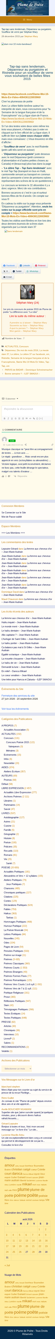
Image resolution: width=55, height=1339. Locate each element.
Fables (7, 909)
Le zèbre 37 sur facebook (32, 354)
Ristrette (6, 358)
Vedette (5, 1051)
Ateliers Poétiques (13, 880)
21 (33, 1246)
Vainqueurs (14, 746)
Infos (6, 759)
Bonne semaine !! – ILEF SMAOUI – (22, 373)
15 (40, 1240)
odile (10, 1190)
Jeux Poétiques (14, 884)
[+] (41, 418)
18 (14, 1246)
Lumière (12, 1185)
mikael (27, 1184)
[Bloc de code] (30, 418)
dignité (37, 1174)
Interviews (9, 1034)
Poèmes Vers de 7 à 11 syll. (18, 988)
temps (42, 1200)
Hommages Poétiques (15, 921)
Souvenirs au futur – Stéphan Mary (26, 325)
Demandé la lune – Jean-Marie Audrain (21, 667)
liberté (23, 1180)
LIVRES (6, 813)
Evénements (10, 754)
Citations (8, 896)
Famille (7, 830)
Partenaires (9, 805)
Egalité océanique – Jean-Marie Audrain (21, 654)
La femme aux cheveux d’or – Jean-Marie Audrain (26, 618)
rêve (11, 1200)
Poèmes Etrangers (13, 971)
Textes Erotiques (12, 1013)
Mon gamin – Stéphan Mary (23, 331)
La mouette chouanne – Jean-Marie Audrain (23, 658)
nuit (6, 1190)
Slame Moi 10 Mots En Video (30, 362)
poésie (43, 1195)
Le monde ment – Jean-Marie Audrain (20, 626)
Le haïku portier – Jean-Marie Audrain (20, 643)
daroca (17, 1173)
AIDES (5, 767)
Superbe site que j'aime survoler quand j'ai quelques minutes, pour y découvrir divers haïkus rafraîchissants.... (27, 1115)
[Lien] (34, 418)
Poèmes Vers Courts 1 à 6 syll (19, 984)
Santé (9, 863)
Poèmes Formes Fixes (15, 976)
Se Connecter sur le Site (14, 512)
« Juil (7, 1265)
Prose (7, 997)
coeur (34, 1169)
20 (27, 1246)
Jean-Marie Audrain (11, 556)
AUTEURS (7, 775)
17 (7, 1246)
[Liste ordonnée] (19, 418)
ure (7, 366)
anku (17, 1166)
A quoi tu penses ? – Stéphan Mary (27, 328)
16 (46, 1240)
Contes (7, 901)
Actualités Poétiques (14, 871)
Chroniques (9, 1030)
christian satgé (21, 1169)
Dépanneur (10, 350)
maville (19, 1185)
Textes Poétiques (12, 1017)
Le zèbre (14, 354)
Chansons (9, 888)
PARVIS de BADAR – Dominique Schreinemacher (29, 370)
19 (20, 1246)
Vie (5, 859)
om (47, 354)
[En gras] (4, 418)
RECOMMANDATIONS (14, 1047)
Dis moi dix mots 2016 (27, 350)
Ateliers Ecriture (12, 771)
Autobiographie (11, 817)
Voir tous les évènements (15, 708)
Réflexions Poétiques (14, 1001)
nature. (44, 1185)
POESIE (6, 867)
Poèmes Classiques (14, 963)
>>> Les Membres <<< (13, 532)
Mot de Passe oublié (12, 516)
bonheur (29, 1166)
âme (6, 1203)
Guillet (14, 1177)
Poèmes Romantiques (15, 980)
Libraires (8, 800)
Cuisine (7, 825)
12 (20, 1240)
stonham (35, 1200)
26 (20, 1252)
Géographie (9, 834)
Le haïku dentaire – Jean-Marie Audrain (21, 630)
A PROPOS (7, 725)
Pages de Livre (11, 946)
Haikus (7, 913)
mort (34, 1185)
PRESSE (6, 1022)
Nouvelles (9, 938)
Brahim (8, 1170)
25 (14, 1252)
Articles (7, 1026)
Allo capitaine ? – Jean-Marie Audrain (20, 634)
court (8, 1173)
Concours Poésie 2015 (17, 742)
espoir (8, 1177)
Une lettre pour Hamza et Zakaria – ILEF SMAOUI (27, 679)
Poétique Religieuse (14, 992)
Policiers (8, 846)
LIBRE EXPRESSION (13, 788)
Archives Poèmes (13, 796)
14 (33, 1240)
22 (40, 1246)
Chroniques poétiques (15, 892)
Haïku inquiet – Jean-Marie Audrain (19, 622)
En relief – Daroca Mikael (14, 671)
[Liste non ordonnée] (23, 418)
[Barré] (15, 418)
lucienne (31, 1180)
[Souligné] (12, 418)
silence (16, 1200)
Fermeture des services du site (18, 695)
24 (7, 1252)
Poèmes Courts (12, 967)
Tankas (9, 917)
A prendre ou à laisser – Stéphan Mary (28, 322)
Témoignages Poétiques (16, 1009)
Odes (6, 942)
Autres (7, 821)
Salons (7, 1042)
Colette (41, 1169)
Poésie (7, 842)
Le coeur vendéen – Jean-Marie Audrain (21, 675)
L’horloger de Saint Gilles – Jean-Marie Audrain (25, 639)
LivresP (7, 1038)
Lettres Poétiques (12, 934)
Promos (8, 779)
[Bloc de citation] (26, 418)
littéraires (10, 750)
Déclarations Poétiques (15, 905)
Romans (8, 855)
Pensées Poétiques (13, 951)
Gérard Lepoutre (32, 1177)
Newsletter (9, 763)
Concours (24, 346)
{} (37, 418)
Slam (6, 1005)
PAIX (14, 1190)
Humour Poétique (12, 926)
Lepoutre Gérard (10, 548)
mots (38, 1185)
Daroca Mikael (28, 1174)
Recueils (8, 850)
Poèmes (8, 959)
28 (33, 1252)
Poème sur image (13, 955)
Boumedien (39, 1166)
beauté (22, 1166)
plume (23, 1189)
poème (20, 1195)
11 (14, 1240)
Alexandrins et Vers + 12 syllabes (20, 875)
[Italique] (8, 418)
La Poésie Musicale (13, 930)
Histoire (7, 838)
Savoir (7, 809)
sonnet (29, 1200)
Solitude (22, 1200)
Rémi (7, 1200)
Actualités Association (15, 729)
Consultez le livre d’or (12, 1145)
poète (32, 1195)
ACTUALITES (11, 346)
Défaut (5, 784)
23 (46, 1246)
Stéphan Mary (24, 302)
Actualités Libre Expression (17, 792)
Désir (42, 1174)
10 (7, 1240)
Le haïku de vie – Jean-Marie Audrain (20, 662)
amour (10, 1165)
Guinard (21, 1177)
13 (27, 1240)
